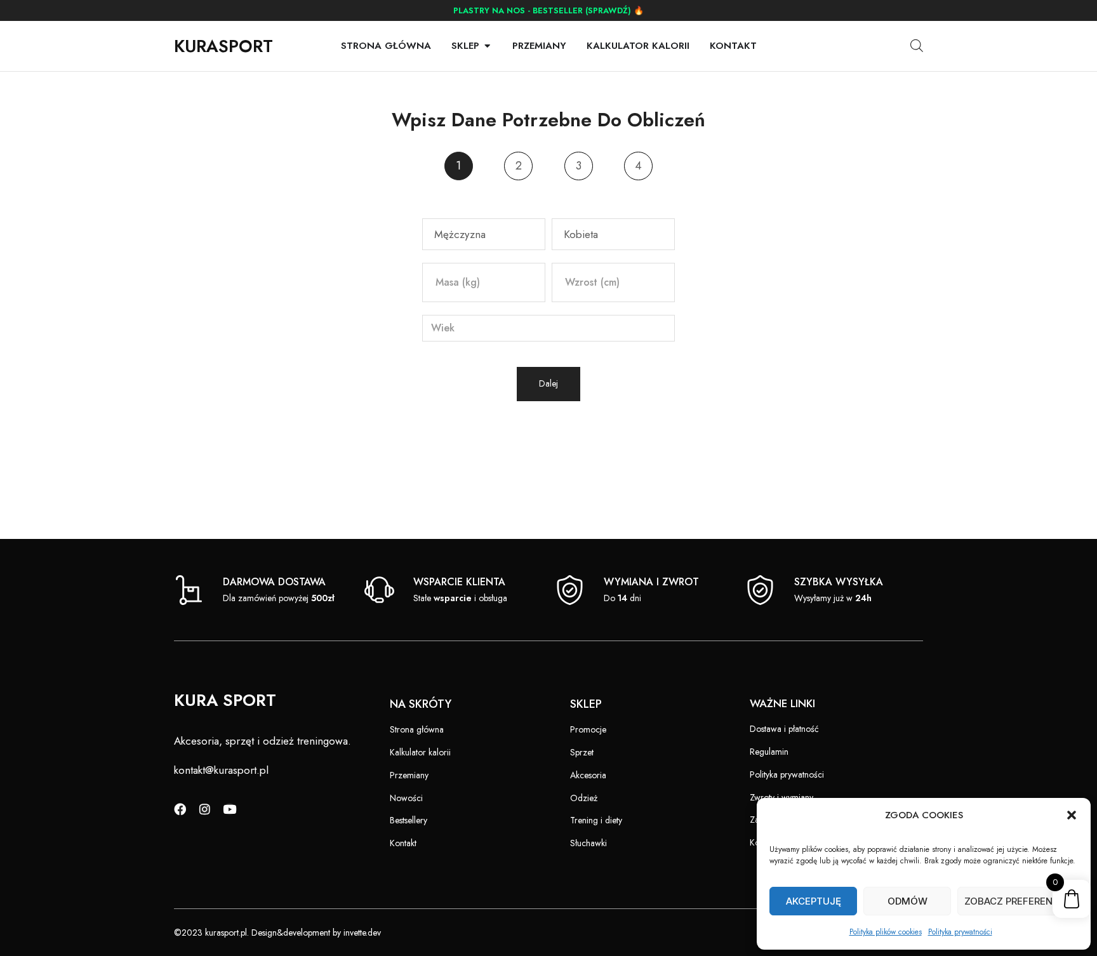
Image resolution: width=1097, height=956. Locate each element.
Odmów (907, 901)
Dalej (548, 383)
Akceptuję (813, 901)
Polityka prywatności (960, 932)
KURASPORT (223, 46)
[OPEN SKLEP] (487, 46)
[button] (1071, 815)
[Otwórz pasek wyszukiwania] (916, 45)
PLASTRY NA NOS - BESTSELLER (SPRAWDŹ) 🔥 (548, 10)
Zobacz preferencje (1017, 901)
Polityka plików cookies (885, 932)
